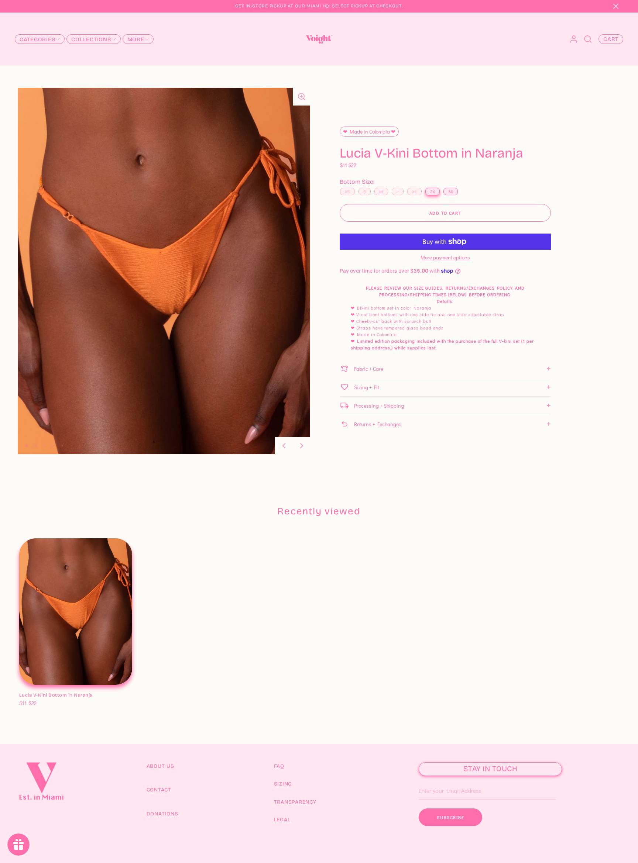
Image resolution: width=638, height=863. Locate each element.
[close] (588, 39)
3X (83, 695)
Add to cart (445, 213)
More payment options (445, 257)
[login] (574, 39)
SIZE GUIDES (428, 288)
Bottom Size (34, 687)
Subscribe (450, 817)
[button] (616, 6)
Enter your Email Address (447, 779)
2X (73, 695)
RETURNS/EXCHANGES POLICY (479, 288)
